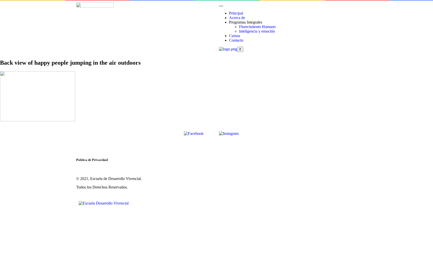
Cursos (234, 36)
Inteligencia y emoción (257, 31)
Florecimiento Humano (257, 27)
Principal (236, 13)
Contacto (236, 40)
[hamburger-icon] (221, 6)
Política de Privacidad (92, 160)
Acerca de (237, 18)
